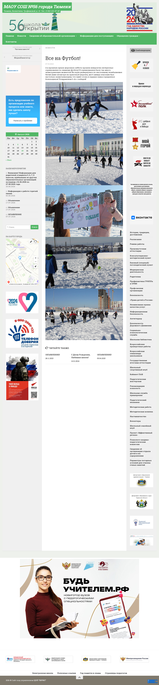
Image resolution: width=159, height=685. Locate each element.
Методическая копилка (141, 411)
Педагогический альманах (138, 401)
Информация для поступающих (96, 36)
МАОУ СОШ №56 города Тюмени (37, 6)
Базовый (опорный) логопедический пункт (141, 264)
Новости (21, 36)
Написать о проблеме (23, 121)
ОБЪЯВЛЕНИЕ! (52, 354)
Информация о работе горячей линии (22, 192)
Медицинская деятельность (137, 270)
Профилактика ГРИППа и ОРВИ (141, 282)
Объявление (14, 200)
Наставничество (138, 416)
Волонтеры (135, 421)
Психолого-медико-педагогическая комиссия (139, 442)
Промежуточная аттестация (138, 250)
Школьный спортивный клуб (138, 368)
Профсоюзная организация (136, 289)
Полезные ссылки (66, 673)
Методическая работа (140, 407)
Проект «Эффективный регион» (141, 434)
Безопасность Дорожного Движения (141, 324)
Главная (10, 36)
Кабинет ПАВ (136, 374)
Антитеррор (136, 318)
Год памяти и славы (90, 673)
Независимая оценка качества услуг (140, 305)
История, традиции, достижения (139, 233)
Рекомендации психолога (137, 387)
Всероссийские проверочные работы (140, 345)
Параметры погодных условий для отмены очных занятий (141, 462)
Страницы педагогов (116, 673)
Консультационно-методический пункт (140, 257)
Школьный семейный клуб (140, 427)
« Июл (8, 160)
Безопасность (136, 295)
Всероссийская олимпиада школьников (137, 353)
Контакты (11, 41)
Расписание (136, 239)
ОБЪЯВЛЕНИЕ (15, 214)
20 (22, 151)
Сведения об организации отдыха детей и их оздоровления (140, 452)
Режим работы (137, 244)
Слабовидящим (142, 50)
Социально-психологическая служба (138, 332)
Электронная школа (42, 673)
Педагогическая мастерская (138, 380)
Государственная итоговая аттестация (140, 361)
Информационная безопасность (138, 312)
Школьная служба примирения (138, 394)
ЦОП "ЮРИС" (40, 680)
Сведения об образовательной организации (52, 36)
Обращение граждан (127, 36)
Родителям (135, 276)
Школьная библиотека (141, 339)
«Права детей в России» (141, 300)
